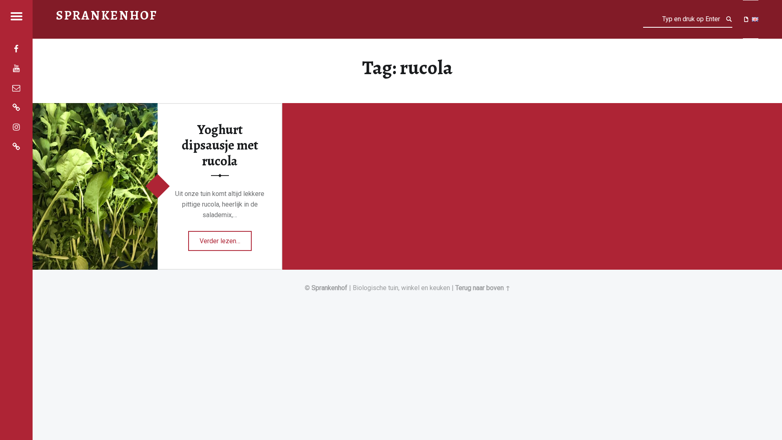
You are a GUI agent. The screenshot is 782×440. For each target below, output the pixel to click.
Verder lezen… (226, 237)
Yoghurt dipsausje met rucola (220, 145)
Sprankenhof (329, 288)
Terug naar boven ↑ (482, 288)
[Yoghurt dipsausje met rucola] (95, 108)
